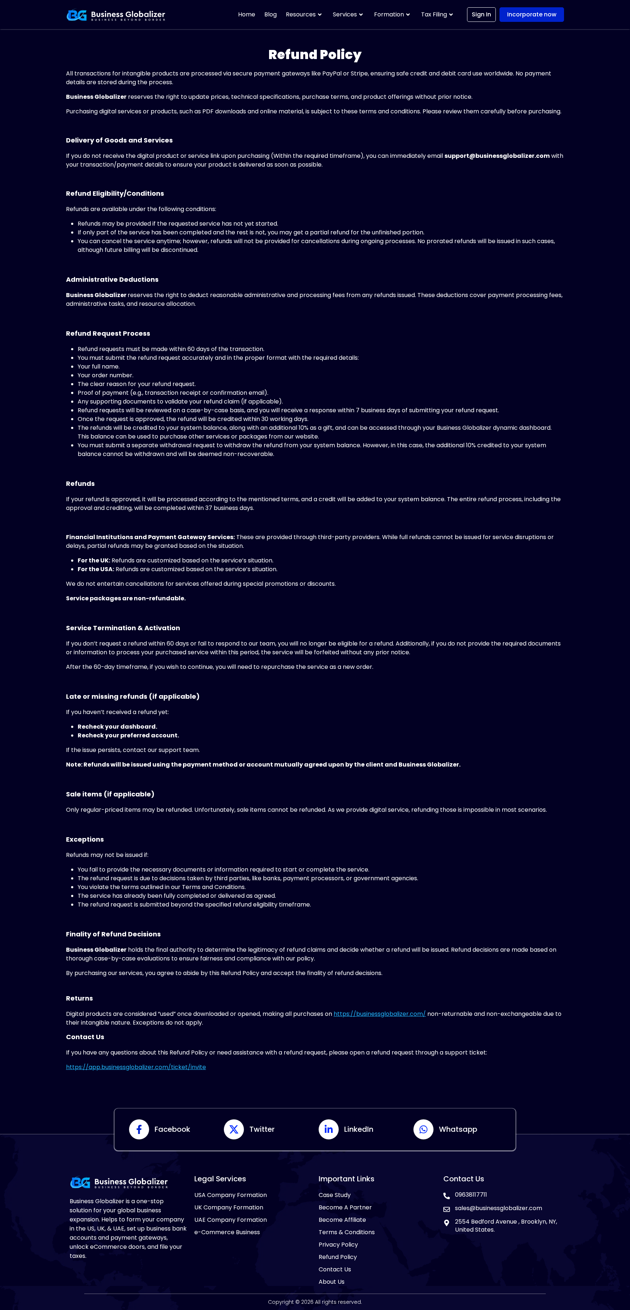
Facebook (172, 1129)
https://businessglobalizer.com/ (380, 1014)
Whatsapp (458, 1129)
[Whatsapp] (423, 1129)
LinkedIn (358, 1129)
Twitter (262, 1129)
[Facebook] (139, 1129)
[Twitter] (234, 1129)
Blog (270, 14)
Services (345, 14)
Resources (301, 14)
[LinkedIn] (329, 1129)
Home (246, 14)
